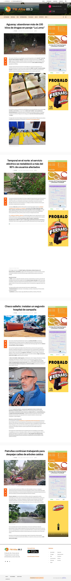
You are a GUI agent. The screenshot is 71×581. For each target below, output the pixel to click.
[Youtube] (66, 17)
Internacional (23, 17)
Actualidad (6, 17)
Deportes (41, 17)
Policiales (30, 17)
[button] (66, 1)
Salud (36, 17)
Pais (17, 17)
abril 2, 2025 (20, 30)
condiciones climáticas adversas (16, 215)
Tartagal (13, 17)
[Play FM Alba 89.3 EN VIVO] (49, 6)
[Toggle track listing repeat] (54, 11)
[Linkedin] (10, 561)
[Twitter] (63, 17)
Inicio (43, 1)
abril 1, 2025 (20, 170)
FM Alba (15, 30)
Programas (49, 1)
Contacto (61, 1)
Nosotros (55, 1)
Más (46, 17)
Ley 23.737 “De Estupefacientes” (33, 119)
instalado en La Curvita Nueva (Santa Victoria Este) (29, 420)
